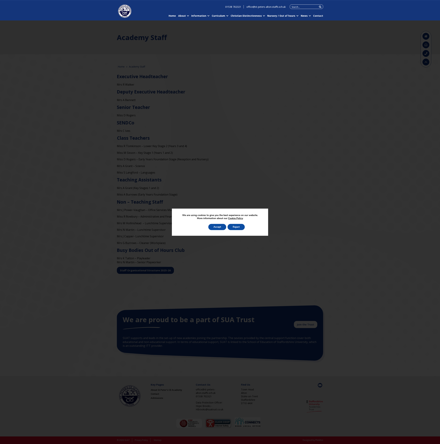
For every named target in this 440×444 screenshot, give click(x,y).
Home (172, 15)
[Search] (320, 6)
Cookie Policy (235, 218)
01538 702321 (233, 6)
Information (198, 15)
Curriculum (218, 15)
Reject (236, 227)
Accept (217, 227)
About (182, 15)
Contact (318, 15)
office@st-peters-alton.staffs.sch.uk (266, 6)
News (304, 15)
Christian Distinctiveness (246, 15)
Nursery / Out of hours (281, 15)
